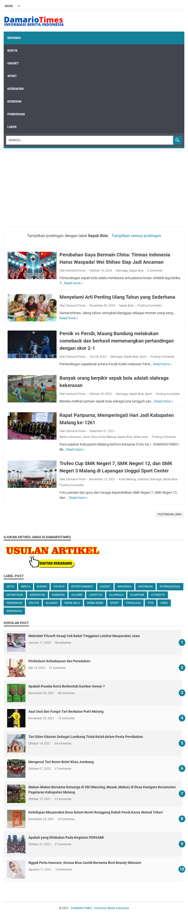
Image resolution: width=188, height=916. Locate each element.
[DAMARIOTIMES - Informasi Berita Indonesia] (34, 21)
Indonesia (124, 586)
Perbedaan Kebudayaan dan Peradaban (59, 661)
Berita (12, 50)
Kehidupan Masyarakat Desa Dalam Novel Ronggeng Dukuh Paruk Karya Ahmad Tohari (95, 812)
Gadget (13, 63)
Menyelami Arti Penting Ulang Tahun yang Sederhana (117, 297)
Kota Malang (107, 437)
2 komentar (155, 270)
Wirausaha (14, 611)
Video (164, 603)
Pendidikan (16, 114)
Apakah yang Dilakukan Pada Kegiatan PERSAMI (66, 837)
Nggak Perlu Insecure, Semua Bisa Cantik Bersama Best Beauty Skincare (84, 863)
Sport (12, 76)
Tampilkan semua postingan (136, 235)
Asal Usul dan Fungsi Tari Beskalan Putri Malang (66, 711)
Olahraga (122, 270)
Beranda (14, 38)
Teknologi (133, 603)
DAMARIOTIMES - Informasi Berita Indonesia (100, 908)
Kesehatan (15, 89)
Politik (34, 603)
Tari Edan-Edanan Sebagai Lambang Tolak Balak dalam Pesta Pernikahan (85, 737)
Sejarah (52, 603)
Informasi (74, 437)
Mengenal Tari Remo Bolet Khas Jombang (61, 762)
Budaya (42, 586)
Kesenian (14, 101)
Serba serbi (140, 437)
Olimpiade (137, 594)
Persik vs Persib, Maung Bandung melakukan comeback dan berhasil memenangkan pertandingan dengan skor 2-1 (116, 341)
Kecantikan (15, 594)
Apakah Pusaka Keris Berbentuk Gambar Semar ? (66, 686)
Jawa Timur (90, 437)
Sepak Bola (136, 270)
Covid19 (59, 586)
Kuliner (76, 594)
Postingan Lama (169, 514)
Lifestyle (142, 479)
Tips (150, 603)
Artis (10, 586)
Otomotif (158, 594)
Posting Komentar (149, 305)
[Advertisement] (94, 185)
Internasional (170, 586)
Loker (12, 127)
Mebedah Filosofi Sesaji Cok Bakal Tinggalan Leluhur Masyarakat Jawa (84, 636)
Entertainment (82, 586)
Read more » (73, 283)
